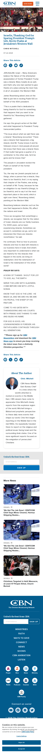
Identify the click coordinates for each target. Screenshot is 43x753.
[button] (36, 4)
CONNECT (21, 642)
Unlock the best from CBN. (17, 457)
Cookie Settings (21, 736)
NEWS (21, 646)
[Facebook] (5, 65)
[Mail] (16, 65)
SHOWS (21, 651)
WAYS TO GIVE (21, 638)
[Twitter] (10, 65)
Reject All (21, 742)
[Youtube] (11, 710)
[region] (21, 735)
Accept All (21, 749)
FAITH (21, 633)
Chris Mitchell (11, 48)
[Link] (21, 65)
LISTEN (21, 659)
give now (28, 4)
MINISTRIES (21, 629)
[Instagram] (25, 710)
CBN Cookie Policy (28, 732)
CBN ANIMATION (21, 655)
